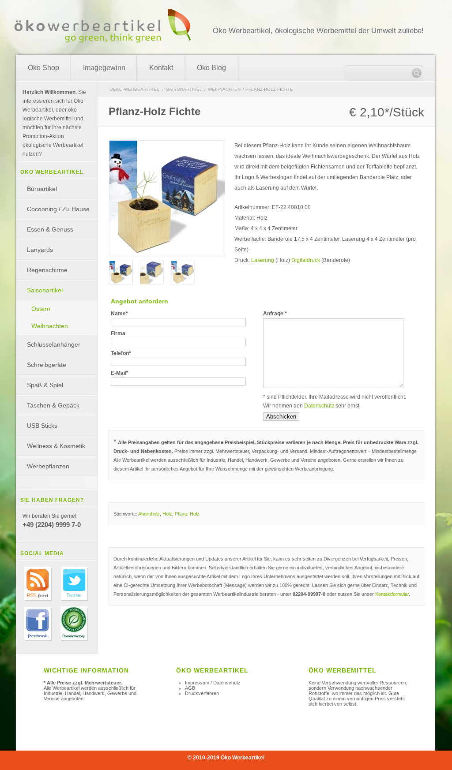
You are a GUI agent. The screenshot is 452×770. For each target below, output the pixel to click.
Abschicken (281, 416)
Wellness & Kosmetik (56, 445)
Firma (118, 333)
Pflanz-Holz (187, 513)
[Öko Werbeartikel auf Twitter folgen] (74, 602)
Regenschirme (47, 269)
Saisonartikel (184, 89)
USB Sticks (42, 425)
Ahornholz (149, 513)
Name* (119, 313)
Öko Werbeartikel (242, 758)
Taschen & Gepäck (53, 405)
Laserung (262, 260)
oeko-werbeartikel (134, 89)
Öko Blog (211, 67)
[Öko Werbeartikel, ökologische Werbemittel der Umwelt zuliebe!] (102, 39)
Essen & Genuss (50, 229)
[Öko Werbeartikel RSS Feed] (38, 602)
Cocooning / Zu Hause (58, 209)
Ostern (40, 308)
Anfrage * (275, 313)
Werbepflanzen (48, 466)
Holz (167, 513)
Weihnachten (224, 89)
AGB (190, 688)
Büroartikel (42, 188)
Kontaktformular (392, 594)
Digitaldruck (305, 260)
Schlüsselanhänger (53, 344)
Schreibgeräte (46, 364)
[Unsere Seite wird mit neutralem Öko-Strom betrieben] (74, 642)
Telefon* (121, 353)
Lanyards (40, 249)
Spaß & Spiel (45, 385)
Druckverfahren (202, 693)
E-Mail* (119, 373)
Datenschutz (319, 406)
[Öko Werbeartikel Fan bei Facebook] (38, 642)
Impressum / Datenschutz (213, 682)
